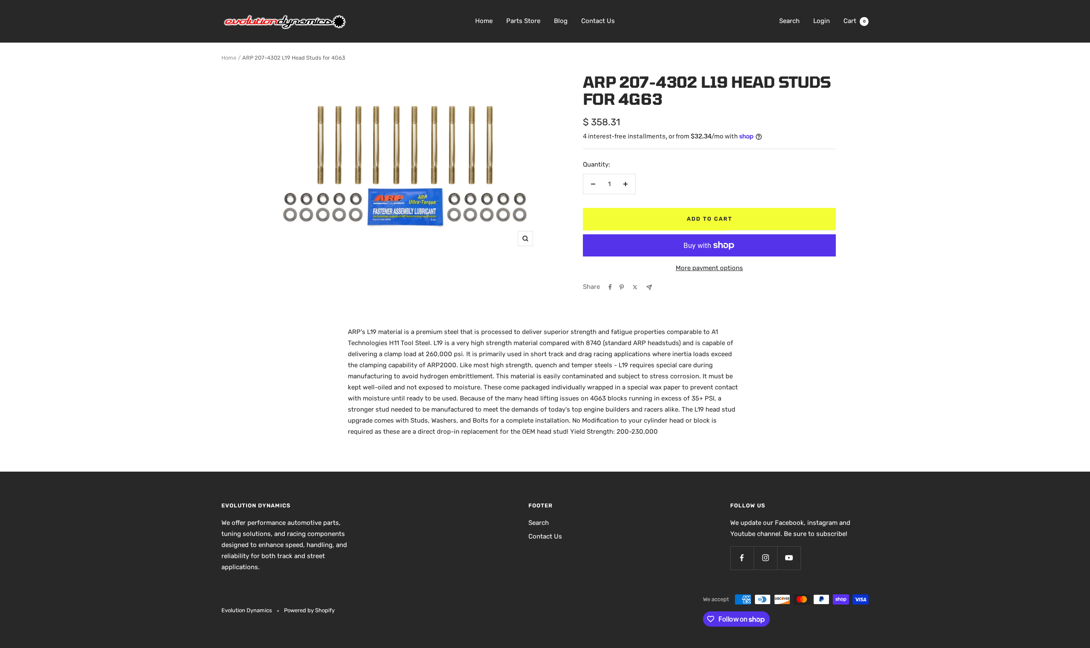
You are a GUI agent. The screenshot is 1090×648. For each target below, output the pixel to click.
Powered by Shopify (309, 610)
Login (821, 21)
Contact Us (598, 21)
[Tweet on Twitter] (635, 287)
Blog (561, 21)
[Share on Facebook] (610, 287)
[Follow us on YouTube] (788, 558)
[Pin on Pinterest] (622, 287)
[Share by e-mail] (649, 287)
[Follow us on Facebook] (742, 558)
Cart (854, 21)
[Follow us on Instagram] (765, 558)
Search (789, 21)
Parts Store (523, 21)
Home (484, 21)
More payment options (709, 268)
